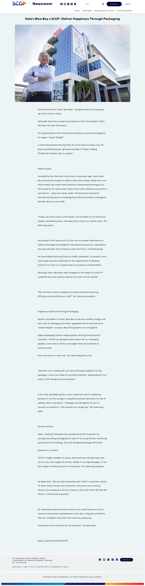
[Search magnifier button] (102, 4)
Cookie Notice (16, 567)
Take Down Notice (43, 567)
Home (66, 567)
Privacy (32, 567)
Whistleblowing (56, 567)
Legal (25, 567)
